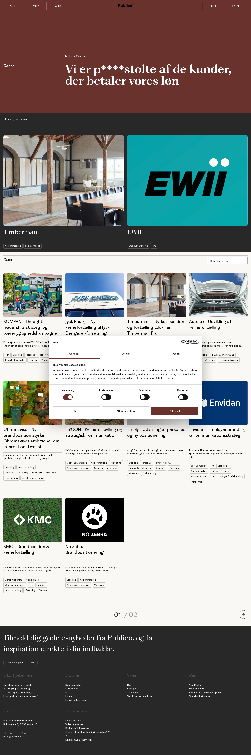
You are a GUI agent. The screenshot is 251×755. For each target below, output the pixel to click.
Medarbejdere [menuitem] (196, 688)
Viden (36, 6)
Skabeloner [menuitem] (133, 692)
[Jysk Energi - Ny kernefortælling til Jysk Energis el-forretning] (94, 295)
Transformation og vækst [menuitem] (17, 684)
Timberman (20, 232)
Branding (17, 354)
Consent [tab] (74, 353)
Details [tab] (125, 353)
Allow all (175, 410)
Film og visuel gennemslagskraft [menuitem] (20, 696)
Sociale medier (32, 245)
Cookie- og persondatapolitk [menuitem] (205, 692)
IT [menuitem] (66, 692)
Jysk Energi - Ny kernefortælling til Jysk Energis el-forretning (87, 327)
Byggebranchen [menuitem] (73, 684)
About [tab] (176, 353)
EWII (134, 232)
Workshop (210, 360)
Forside (69, 56)
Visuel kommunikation (33, 478)
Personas (30, 354)
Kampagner (196, 481)
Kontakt (236, 6)
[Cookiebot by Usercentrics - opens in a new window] (184, 342)
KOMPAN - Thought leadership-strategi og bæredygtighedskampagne (30, 327)
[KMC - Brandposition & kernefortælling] (32, 520)
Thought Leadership (15, 360)
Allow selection (125, 410)
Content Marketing (77, 462)
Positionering (11, 478)
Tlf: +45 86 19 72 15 (14, 733)
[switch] (106, 397)
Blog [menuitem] (129, 684)
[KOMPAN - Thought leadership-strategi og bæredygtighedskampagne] (32, 295)
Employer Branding (138, 245)
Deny (76, 410)
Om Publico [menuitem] (195, 684)
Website (43, 590)
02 (133, 615)
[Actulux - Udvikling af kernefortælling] (218, 295)
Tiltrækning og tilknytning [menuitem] (17, 692)
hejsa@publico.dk (13, 736)
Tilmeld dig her (15, 662)
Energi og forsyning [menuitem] (75, 700)
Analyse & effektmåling (222, 354)
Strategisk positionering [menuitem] (16, 688)
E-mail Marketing (13, 579)
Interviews (37, 472)
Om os (213, 6)
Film (154, 245)
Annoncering (47, 360)
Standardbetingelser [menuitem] (200, 696)
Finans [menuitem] (68, 696)
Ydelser (14, 6)
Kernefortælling (13, 245)
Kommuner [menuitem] (71, 688)
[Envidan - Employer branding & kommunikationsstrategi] (218, 403)
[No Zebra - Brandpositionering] (94, 520)
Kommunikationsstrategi (203, 476)
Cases (57, 6)
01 (118, 615)
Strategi (33, 360)
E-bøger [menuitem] (131, 688)
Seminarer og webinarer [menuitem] (140, 696)
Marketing (116, 462)
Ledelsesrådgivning (228, 360)
